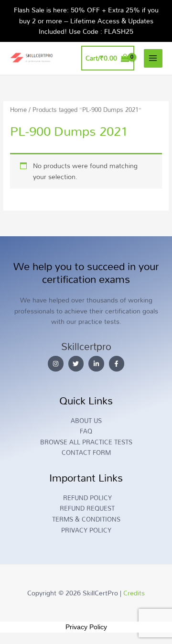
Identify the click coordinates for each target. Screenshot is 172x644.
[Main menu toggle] (153, 58)
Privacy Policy (86, 627)
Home (18, 110)
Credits (134, 592)
